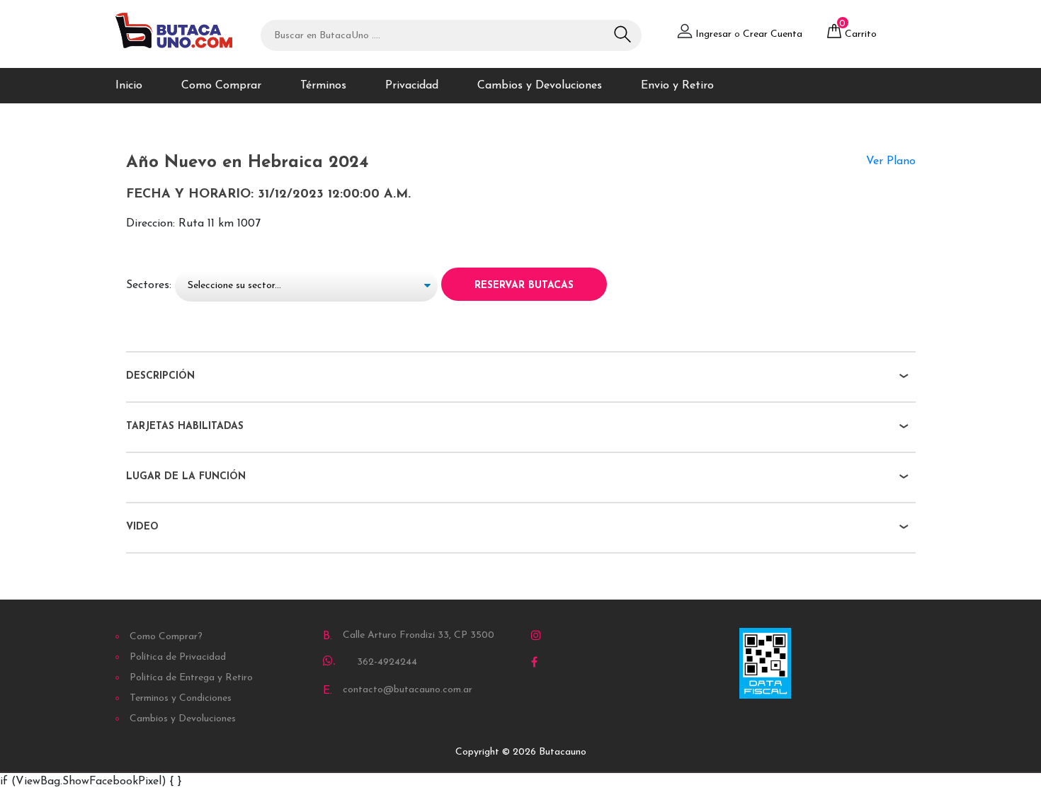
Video (142, 527)
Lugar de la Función (186, 476)
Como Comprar (221, 85)
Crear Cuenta (772, 34)
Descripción (160, 376)
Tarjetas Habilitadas (185, 426)
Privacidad (411, 85)
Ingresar (713, 34)
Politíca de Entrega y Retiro (191, 677)
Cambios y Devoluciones (539, 85)
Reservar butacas (524, 285)
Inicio (128, 85)
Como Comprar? (166, 636)
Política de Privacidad (178, 657)
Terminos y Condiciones (181, 698)
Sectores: (148, 285)
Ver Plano (891, 161)
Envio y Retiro (677, 85)
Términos (323, 85)
